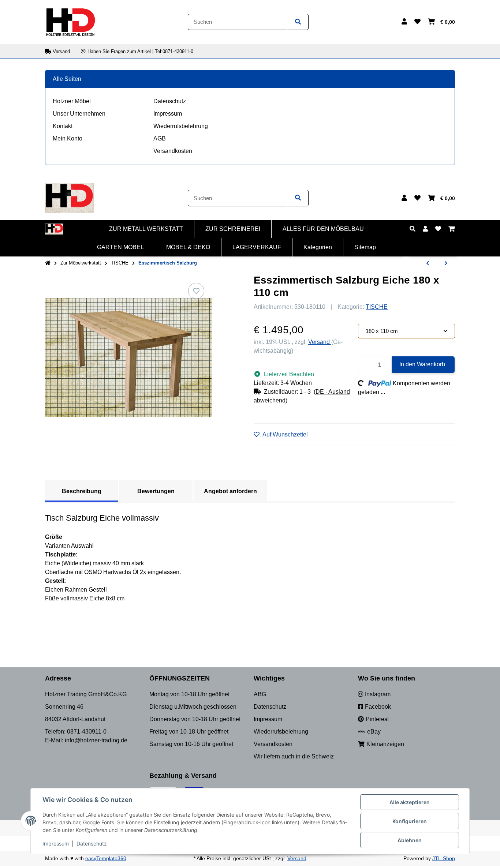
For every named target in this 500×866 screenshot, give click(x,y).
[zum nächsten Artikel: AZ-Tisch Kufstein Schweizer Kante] (446, 263)
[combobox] (406, 331)
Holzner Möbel (72, 101)
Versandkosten (172, 151)
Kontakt (62, 126)
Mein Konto (67, 138)
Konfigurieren (409, 821)
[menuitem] (146, 229)
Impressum (167, 113)
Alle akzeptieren (409, 802)
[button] (404, 22)
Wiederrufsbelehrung (180, 126)
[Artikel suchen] (298, 22)
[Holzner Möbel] (70, 21)
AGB (159, 138)
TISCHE (377, 307)
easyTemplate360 (105, 858)
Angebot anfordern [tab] (230, 491)
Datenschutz (169, 101)
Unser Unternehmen (79, 113)
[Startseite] (48, 263)
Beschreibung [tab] (81, 491)
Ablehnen (410, 840)
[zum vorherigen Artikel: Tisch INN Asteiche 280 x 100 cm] (427, 263)
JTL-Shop (443, 858)
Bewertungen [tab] (156, 491)
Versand (319, 342)
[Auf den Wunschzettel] (196, 291)
